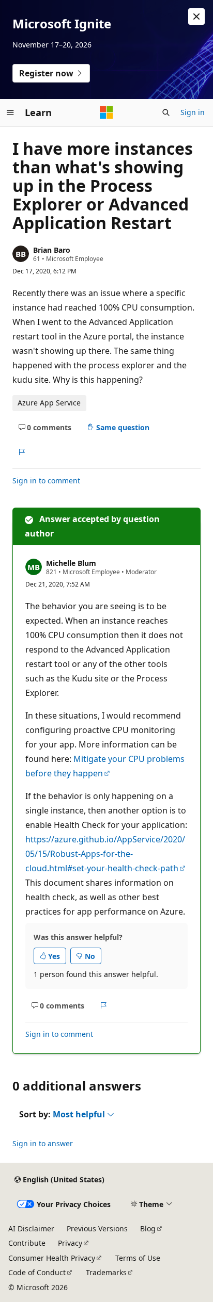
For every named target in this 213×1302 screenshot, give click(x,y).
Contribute (26, 1243)
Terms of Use (137, 1258)
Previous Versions (97, 1228)
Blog (148, 1228)
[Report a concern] (21, 452)
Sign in (192, 112)
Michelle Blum (71, 563)
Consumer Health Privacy (51, 1258)
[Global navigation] (10, 112)
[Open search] (166, 112)
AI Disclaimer (31, 1228)
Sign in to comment (46, 480)
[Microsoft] (106, 112)
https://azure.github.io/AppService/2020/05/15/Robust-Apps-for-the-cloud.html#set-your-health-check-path (105, 854)
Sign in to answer (42, 1143)
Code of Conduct (37, 1272)
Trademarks (106, 1272)
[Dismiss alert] (196, 16)
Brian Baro (51, 250)
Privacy (70, 1243)
